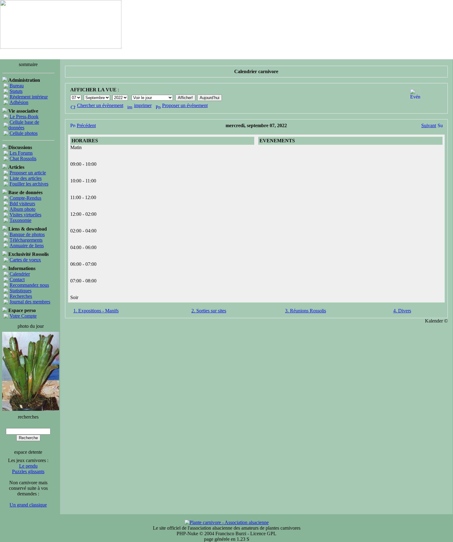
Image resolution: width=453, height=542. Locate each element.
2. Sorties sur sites (208, 310)
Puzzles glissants (28, 471)
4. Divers (402, 310)
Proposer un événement (185, 105)
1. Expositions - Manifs (96, 310)
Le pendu (28, 466)
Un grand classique (28, 504)
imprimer (143, 105)
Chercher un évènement (100, 105)
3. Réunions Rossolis (305, 310)
